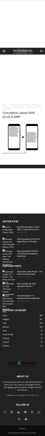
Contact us (22, 428)
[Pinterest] (32, 412)
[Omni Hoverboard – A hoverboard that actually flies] (8, 303)
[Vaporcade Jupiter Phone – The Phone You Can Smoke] (8, 277)
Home (4, 105)
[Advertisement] (22, 24)
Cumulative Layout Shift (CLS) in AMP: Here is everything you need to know (21, 106)
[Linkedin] (18, 412)
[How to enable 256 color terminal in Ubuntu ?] (8, 289)
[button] (4, 51)
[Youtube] (25, 419)
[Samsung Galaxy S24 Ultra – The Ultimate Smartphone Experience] (8, 258)
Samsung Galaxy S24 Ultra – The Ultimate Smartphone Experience (28, 253)
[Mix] (25, 412)
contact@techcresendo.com (27, 395)
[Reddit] (38, 412)
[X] (19, 419)
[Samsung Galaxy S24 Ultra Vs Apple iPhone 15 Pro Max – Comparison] (8, 244)
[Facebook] (5, 412)
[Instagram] (11, 412)
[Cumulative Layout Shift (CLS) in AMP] (22, 151)
